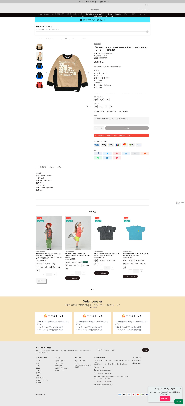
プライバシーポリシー (81, 361)
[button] (180, 203)
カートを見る (59, 363)
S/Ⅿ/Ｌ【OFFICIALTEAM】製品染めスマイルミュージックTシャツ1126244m (106, 254)
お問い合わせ (40, 378)
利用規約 (77, 363)
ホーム (37, 38)
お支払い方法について (62, 368)
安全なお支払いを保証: (101, 141)
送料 (98, 66)
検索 (37, 363)
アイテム (39, 373)
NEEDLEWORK (103, 58)
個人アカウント (60, 361)
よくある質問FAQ (116, 360)
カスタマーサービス (42, 380)
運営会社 (39, 382)
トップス (104, 56)
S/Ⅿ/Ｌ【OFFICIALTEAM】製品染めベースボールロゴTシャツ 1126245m (48, 254)
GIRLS (38, 365)
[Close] (180, 389)
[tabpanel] (106, 249)
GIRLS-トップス (44, 38)
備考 (95, 115)
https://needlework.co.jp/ (105, 384)
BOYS (38, 368)
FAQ (37, 375)
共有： (96, 150)
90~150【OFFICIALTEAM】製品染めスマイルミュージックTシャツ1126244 (135, 254)
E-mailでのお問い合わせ (104, 381)
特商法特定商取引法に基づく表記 (83, 366)
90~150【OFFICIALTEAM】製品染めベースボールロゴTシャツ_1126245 (78, 254)
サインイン (165, 399)
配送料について (60, 370)
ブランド (39, 370)
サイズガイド (59, 365)
